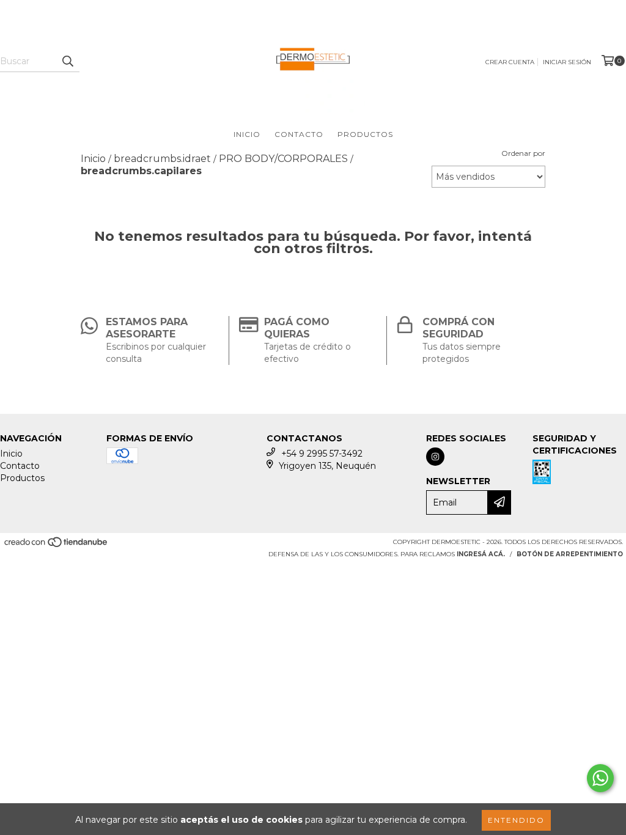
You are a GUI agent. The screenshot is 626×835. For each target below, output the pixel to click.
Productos (365, 134)
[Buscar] (67, 61)
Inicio (247, 134)
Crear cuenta (509, 62)
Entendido (516, 820)
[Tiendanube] (56, 546)
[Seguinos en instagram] (435, 456)
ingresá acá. (481, 554)
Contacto (298, 134)
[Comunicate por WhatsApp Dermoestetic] (600, 778)
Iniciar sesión (567, 62)
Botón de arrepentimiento (570, 554)
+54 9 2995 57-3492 (322, 453)
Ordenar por (523, 153)
